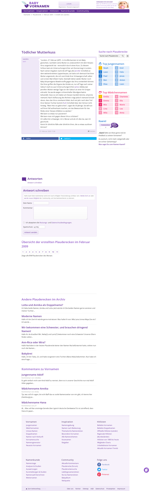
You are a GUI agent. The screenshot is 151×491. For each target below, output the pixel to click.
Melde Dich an (85, 196)
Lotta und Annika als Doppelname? (42, 305)
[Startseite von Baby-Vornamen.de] (35, 7)
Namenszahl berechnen (35, 475)
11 (57, 252)
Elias (105, 84)
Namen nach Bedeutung (71, 428)
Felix (122, 72)
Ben (105, 80)
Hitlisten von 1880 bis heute (108, 439)
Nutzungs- (44, 222)
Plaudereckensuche (69, 469)
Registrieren (62, 7)
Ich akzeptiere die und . (48, 222)
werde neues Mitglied (31, 198)
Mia (105, 104)
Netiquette (66, 480)
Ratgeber (65, 442)
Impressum (121, 489)
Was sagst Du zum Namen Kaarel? (112, 144)
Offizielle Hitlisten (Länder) (107, 431)
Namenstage (31, 463)
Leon (105, 72)
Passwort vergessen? (73, 7)
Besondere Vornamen (70, 434)
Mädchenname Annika (35, 388)
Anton (122, 80)
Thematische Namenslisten (72, 431)
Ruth (65, 103)
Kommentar (28, 208)
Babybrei (27, 353)
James (77, 87)
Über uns (70, 489)
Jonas (122, 76)
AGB (92, 489)
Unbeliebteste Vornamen (107, 445)
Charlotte (124, 96)
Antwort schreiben (35, 183)
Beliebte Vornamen (104, 425)
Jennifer (78, 71)
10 (53, 252)
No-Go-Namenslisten (70, 475)
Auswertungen (31, 469)
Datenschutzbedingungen (61, 222)
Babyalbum (66, 478)
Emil (121, 68)
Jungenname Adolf (32, 374)
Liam (122, 84)
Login (69, 4)
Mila (105, 112)
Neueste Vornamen (33, 445)
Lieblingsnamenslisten (70, 472)
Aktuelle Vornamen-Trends (107, 448)
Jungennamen (31, 425)
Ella (121, 100)
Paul (105, 76)
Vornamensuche (32, 439)
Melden (92, 131)
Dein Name (27, 203)
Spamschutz (28, 227)
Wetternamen (31, 478)
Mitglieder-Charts (104, 442)
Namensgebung (68, 425)
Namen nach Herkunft (34, 437)
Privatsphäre (110, 489)
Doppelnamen (31, 434)
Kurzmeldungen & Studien (36, 472)
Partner (78, 489)
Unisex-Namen (31, 431)
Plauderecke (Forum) (70, 466)
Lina (105, 108)
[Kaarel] (108, 129)
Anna (122, 112)
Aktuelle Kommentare (70, 463)
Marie (122, 104)
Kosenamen (66, 439)
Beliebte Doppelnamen (106, 428)
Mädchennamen (32, 428)
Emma (106, 100)
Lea (121, 108)
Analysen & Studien (33, 466)
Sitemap (85, 489)
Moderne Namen (32, 316)
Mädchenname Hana (34, 402)
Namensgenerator (33, 442)
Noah (105, 68)
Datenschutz (100, 489)
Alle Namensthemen (69, 437)
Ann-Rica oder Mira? (33, 342)
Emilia (106, 96)
